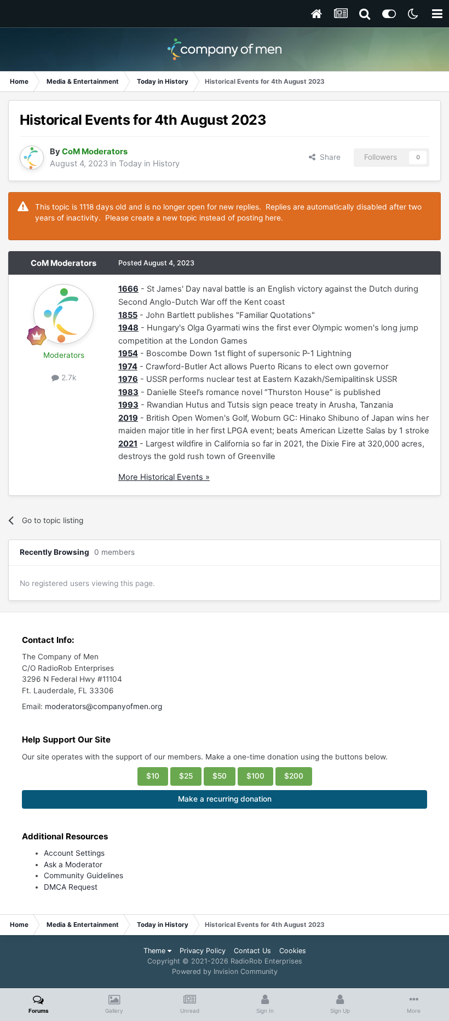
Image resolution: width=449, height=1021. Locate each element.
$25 (186, 775)
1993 (128, 405)
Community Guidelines (83, 875)
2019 (128, 418)
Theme (155, 951)
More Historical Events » (164, 477)
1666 (128, 289)
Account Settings (74, 853)
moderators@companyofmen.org (103, 706)
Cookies (292, 951)
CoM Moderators (63, 263)
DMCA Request (70, 887)
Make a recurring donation (225, 798)
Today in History (149, 164)
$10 (152, 775)
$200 (293, 775)
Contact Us (252, 951)
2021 (127, 444)
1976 (128, 379)
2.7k (67, 377)
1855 (127, 315)
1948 (128, 328)
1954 (128, 353)
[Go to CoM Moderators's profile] (32, 158)
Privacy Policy (203, 951)
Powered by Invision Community (225, 971)
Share (328, 157)
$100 (255, 775)
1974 (127, 367)
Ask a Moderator (73, 864)
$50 (219, 775)
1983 (128, 392)
